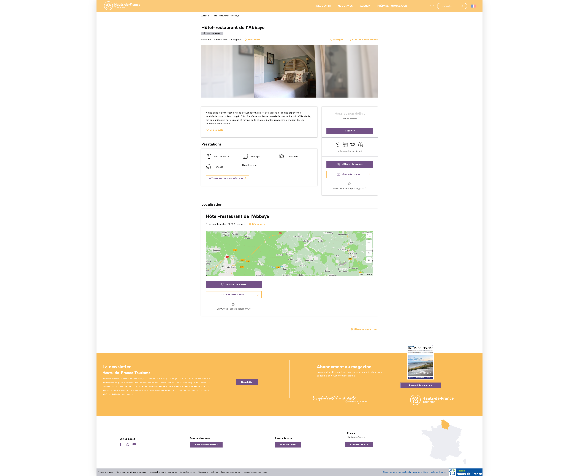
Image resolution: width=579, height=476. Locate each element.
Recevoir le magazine (420, 385)
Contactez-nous (187, 472)
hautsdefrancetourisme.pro (255, 472)
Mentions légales (105, 472)
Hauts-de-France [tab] (356, 437)
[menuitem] (119, 6)
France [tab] (351, 433)
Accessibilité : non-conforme (163, 472)
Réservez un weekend (208, 472)
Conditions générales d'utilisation (131, 472)
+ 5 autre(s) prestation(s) (350, 151)
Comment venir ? (359, 444)
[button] (452, 4)
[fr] (474, 6)
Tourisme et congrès (230, 472)
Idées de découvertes (206, 445)
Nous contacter (288, 445)
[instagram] (127, 444)
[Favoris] (432, 6)
